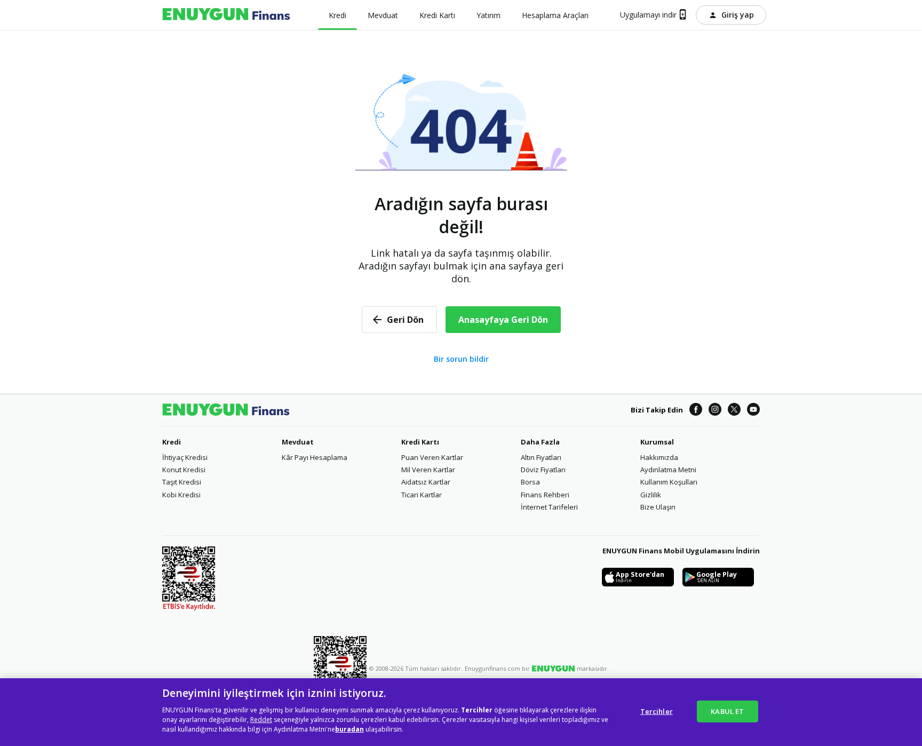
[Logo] (226, 15)
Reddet (261, 719)
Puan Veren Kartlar (432, 457)
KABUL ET (727, 711)
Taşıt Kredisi (181, 482)
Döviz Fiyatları (543, 469)
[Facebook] (695, 410)
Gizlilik (650, 494)
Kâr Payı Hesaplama (314, 457)
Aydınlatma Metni (668, 469)
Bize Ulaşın (657, 507)
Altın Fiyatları (541, 457)
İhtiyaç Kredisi (185, 457)
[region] (461, 712)
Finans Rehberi (545, 494)
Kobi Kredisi (181, 494)
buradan (349, 729)
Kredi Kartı (420, 442)
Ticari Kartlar (421, 494)
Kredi (171, 442)
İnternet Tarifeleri (549, 507)
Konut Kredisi (183, 469)
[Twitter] (734, 410)
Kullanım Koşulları (668, 482)
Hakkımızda (659, 457)
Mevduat (298, 442)
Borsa (530, 482)
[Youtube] (753, 410)
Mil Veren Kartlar (428, 469)
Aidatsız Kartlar (425, 482)
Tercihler (656, 711)
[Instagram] (715, 410)
